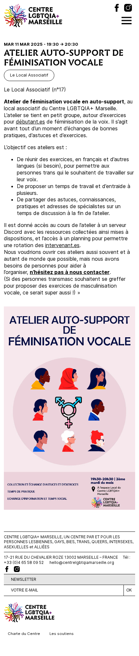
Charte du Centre (24, 633)
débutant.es (30, 121)
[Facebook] (117, 8)
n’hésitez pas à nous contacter (70, 272)
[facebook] (7, 569)
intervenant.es (62, 245)
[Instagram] (128, 8)
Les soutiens (61, 633)
